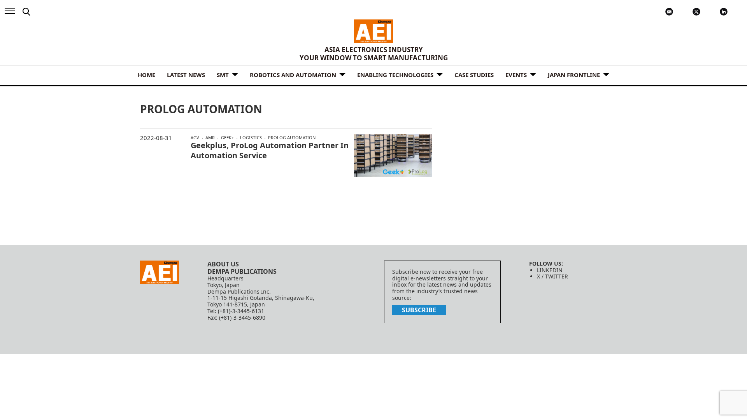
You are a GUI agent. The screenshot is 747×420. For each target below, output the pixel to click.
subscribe (419, 310)
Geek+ (227, 137)
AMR (210, 137)
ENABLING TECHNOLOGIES (395, 75)
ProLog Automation (292, 137)
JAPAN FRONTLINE (574, 75)
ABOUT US (223, 264)
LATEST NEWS (186, 75)
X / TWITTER (552, 276)
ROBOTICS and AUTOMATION (293, 75)
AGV (195, 137)
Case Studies (474, 75)
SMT (223, 75)
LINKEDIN (550, 270)
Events (516, 75)
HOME (146, 75)
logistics (251, 137)
